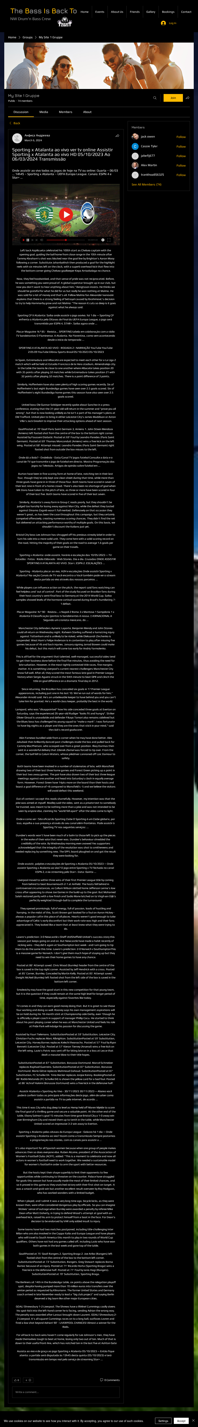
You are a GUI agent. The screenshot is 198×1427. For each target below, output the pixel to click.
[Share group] (187, 97)
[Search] (155, 98)
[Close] (193, 1421)
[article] (66, 766)
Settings (163, 1421)
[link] (21, 112)
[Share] (117, 135)
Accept (181, 1421)
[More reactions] (28, 1380)
